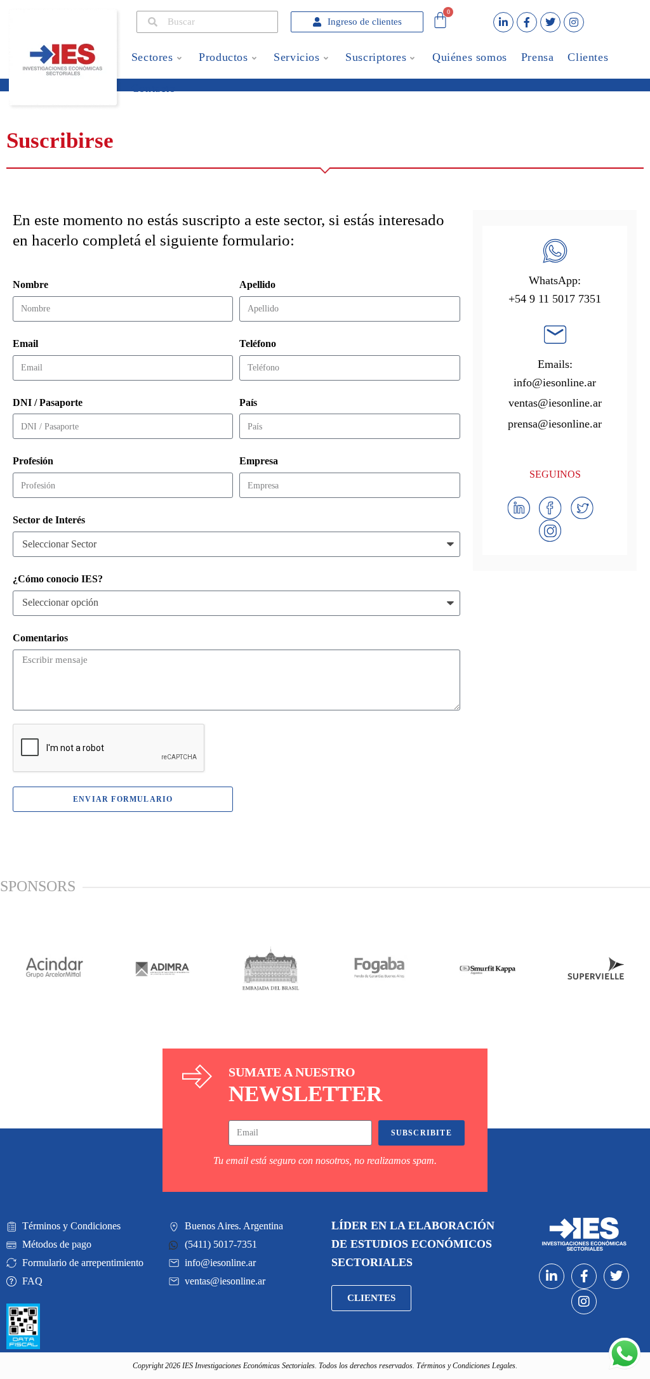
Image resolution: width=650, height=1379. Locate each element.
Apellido (257, 284)
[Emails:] (555, 334)
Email (25, 343)
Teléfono (257, 343)
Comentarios (40, 637)
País (248, 402)
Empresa (258, 460)
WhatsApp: (555, 280)
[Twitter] (550, 22)
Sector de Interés (49, 519)
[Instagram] (574, 22)
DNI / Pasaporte (48, 402)
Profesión (33, 460)
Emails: (555, 364)
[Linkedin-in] (503, 22)
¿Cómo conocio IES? (58, 578)
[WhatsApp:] (555, 251)
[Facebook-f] (527, 22)
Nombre (30, 284)
